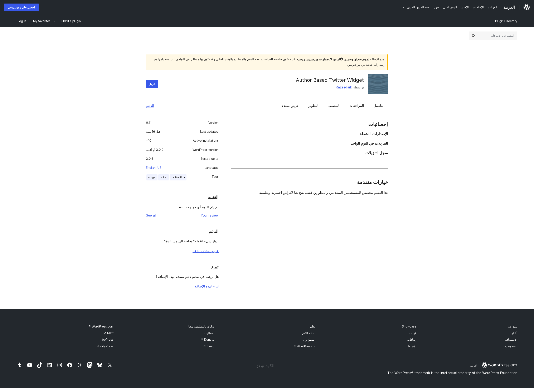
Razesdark (344, 87)
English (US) (154, 167)
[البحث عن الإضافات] (473, 35)
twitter (164, 177)
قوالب (412, 333)
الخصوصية (511, 346)
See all (151, 215)
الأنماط (412, 346)
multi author (178, 177)
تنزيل (152, 84)
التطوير (314, 105)
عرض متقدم (290, 105)
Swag (208, 346)
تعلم (312, 326)
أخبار (514, 333)
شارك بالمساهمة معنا (201, 326)
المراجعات (356, 105)
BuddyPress (105, 346)
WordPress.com (100, 326)
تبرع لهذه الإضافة (207, 286)
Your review (210, 215)
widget (152, 177)
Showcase (409, 326)
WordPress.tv (304, 346)
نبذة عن (512, 326)
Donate (207, 339)
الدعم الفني (308, 333)
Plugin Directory (506, 21)
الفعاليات (209, 333)
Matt (108, 333)
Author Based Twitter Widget (330, 80)
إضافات (411, 339)
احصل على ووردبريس (21, 7)
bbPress (107, 339)
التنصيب (334, 105)
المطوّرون (309, 339)
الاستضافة (511, 339)
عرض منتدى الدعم (205, 251)
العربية (473, 365)
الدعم (150, 105)
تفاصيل (379, 105)
